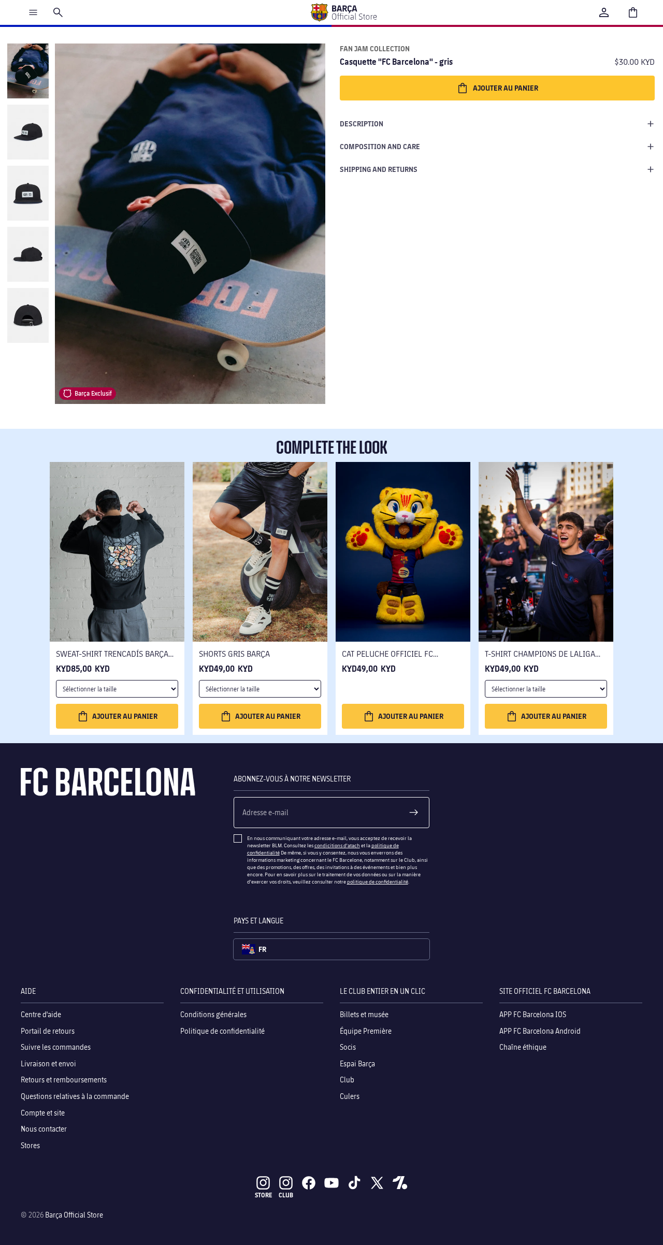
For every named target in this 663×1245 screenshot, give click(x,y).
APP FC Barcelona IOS (532, 1014)
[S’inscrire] (414, 812)
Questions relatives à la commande (75, 1096)
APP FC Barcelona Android (540, 1030)
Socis (348, 1047)
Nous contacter (44, 1128)
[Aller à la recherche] (58, 12)
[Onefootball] (400, 1183)
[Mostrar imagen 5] (28, 315)
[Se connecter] (604, 12)
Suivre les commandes (56, 1047)
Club (347, 1080)
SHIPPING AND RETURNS (378, 169)
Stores (30, 1145)
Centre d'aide (41, 1014)
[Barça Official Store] (343, 12)
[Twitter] (377, 1183)
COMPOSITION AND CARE (380, 146)
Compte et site (43, 1112)
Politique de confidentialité (222, 1030)
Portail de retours (48, 1030)
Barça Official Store (74, 1214)
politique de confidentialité (377, 881)
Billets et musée (364, 1014)
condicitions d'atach (337, 845)
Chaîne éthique (522, 1047)
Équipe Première (366, 1030)
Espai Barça (357, 1063)
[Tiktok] (354, 1183)
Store (263, 1195)
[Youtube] (331, 1183)
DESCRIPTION (361, 123)
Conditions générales (213, 1014)
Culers (349, 1096)
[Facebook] (308, 1183)
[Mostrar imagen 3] (28, 193)
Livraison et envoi (48, 1063)
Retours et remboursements (64, 1080)
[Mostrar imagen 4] (28, 254)
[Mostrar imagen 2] (28, 132)
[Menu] (33, 12)
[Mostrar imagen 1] (28, 71)
